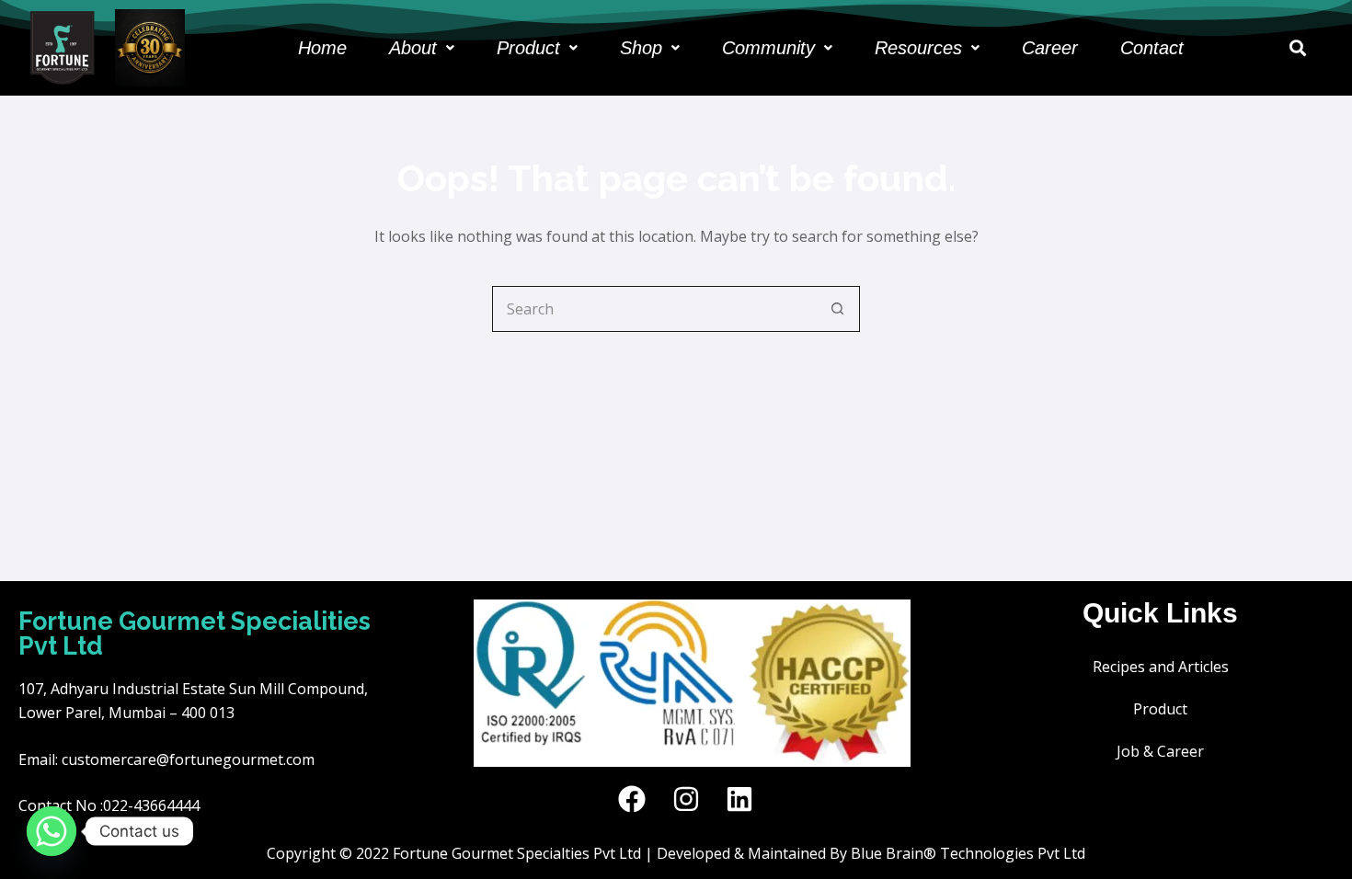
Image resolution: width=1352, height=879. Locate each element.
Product (528, 48)
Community (768, 48)
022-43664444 (151, 805)
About (413, 48)
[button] (421, 48)
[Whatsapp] (51, 831)
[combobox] (654, 309)
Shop (641, 48)
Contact (1152, 48)
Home (322, 48)
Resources (918, 48)
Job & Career (1160, 751)
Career (1050, 48)
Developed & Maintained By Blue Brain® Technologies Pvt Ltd (871, 853)
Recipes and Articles (1161, 666)
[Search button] (837, 309)
